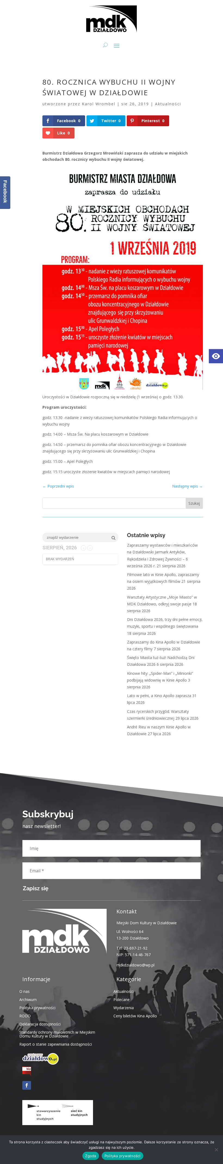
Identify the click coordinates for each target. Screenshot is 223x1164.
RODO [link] (25, 1015)
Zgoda (90, 1156)
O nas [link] (24, 991)
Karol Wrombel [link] (98, 103)
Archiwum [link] (28, 999)
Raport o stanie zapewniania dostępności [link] (55, 1044)
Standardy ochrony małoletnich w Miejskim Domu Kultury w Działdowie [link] (57, 1034)
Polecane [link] (121, 999)
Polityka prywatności (122, 1156)
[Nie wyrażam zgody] (216, 1149)
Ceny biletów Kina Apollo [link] (135, 1015)
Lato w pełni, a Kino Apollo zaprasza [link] (159, 695)
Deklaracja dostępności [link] (40, 1023)
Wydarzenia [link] (123, 1007)
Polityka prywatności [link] (37, 1007)
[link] (216, 356)
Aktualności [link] (168, 103)
